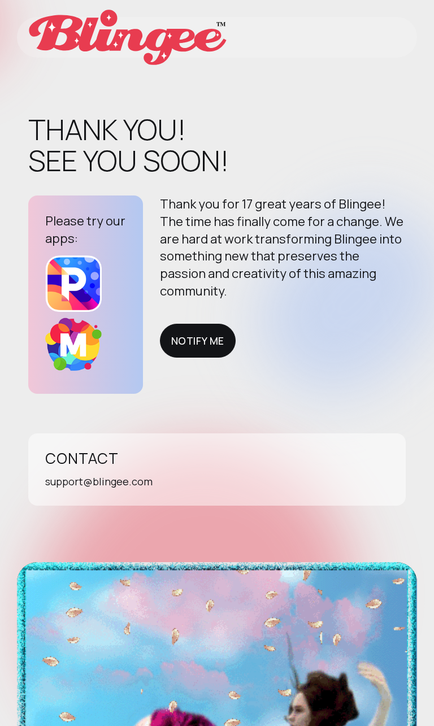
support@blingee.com (99, 481)
